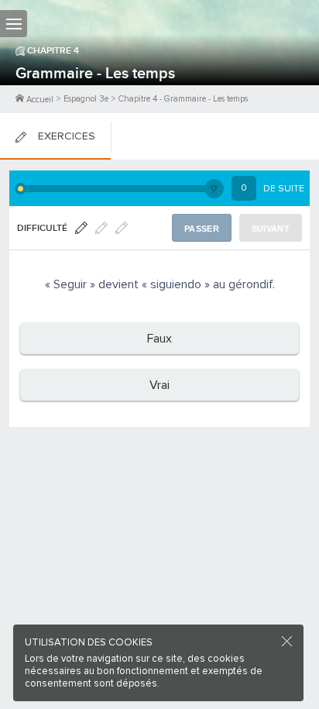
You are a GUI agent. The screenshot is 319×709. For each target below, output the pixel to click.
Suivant (271, 228)
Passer (201, 228)
